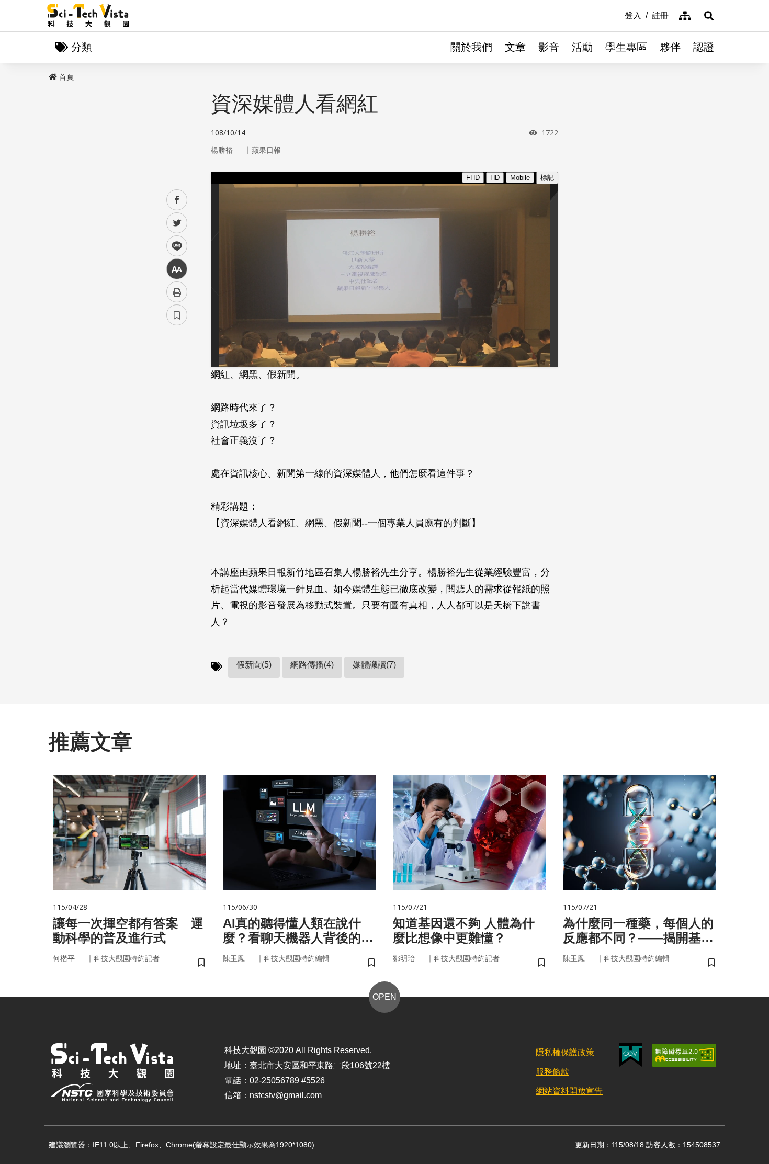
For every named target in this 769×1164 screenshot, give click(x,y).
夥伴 (670, 47)
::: (617, 14)
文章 (515, 47)
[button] (709, 15)
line (173, 246)
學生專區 (626, 47)
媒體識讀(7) (374, 664)
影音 (548, 47)
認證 (703, 47)
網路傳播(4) (312, 664)
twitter (177, 223)
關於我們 (471, 47)
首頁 (66, 77)
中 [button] (177, 269)
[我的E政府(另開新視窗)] (630, 1055)
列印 (176, 291)
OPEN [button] (384, 996)
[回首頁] (88, 15)
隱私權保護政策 (565, 1052)
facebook (177, 200)
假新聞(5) (254, 664)
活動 (582, 47)
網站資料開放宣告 (569, 1091)
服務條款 (552, 1071)
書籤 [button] (176, 314)
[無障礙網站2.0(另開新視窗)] (684, 1055)
